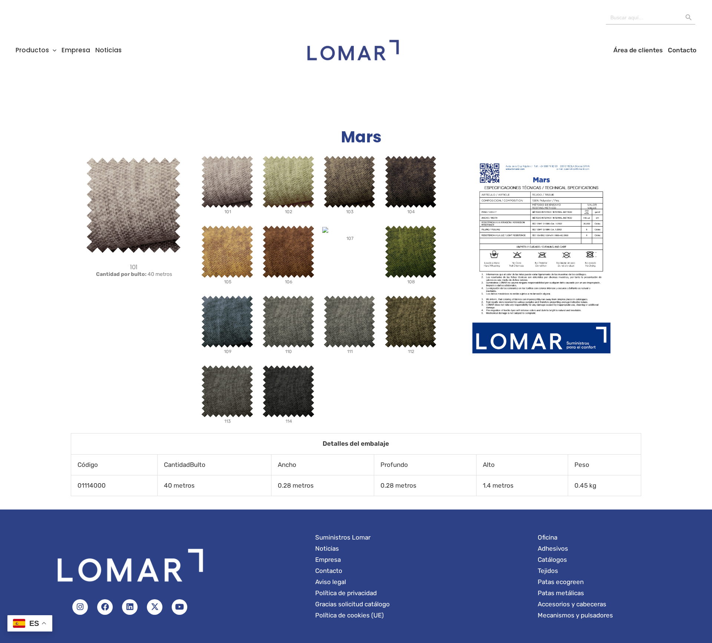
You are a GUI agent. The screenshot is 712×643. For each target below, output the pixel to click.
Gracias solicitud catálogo (352, 604)
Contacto (682, 50)
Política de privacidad (346, 593)
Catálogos (552, 559)
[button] (52, 50)
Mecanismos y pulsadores (575, 615)
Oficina (547, 537)
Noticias (108, 50)
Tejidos (548, 570)
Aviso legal (330, 582)
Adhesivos (553, 548)
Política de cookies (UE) (349, 615)
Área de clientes (638, 50)
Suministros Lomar (342, 537)
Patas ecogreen (561, 582)
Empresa (76, 50)
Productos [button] (32, 50)
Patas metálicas (561, 593)
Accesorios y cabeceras (572, 604)
